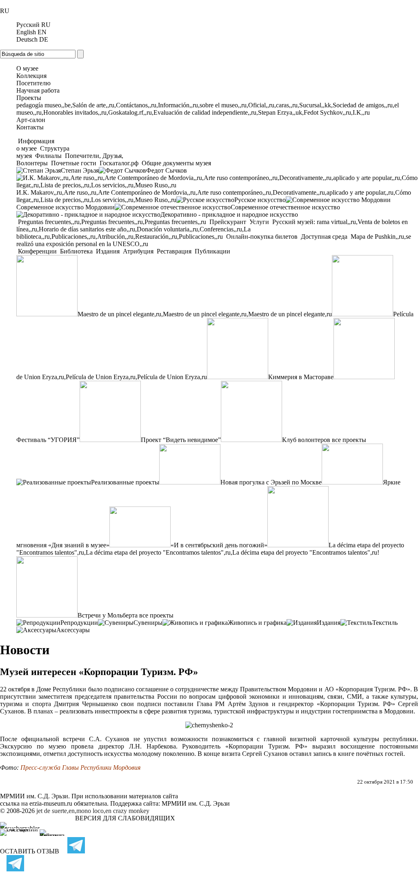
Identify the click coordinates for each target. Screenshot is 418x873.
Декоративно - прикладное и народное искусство (229, 214)
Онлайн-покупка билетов (262, 236)
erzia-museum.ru (50, 803)
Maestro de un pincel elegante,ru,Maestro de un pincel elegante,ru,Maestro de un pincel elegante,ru (205, 314)
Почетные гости (73, 163)
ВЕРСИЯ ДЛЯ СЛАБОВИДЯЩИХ (125, 818)
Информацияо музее (35, 145)
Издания (107, 251)
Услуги (259, 221)
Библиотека (76, 251)
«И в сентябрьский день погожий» (219, 545)
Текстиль (385, 622)
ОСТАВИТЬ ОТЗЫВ (29, 851)
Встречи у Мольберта (108, 615)
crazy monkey (131, 810)
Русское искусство (260, 199)
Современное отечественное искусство (285, 207)
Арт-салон (30, 119)
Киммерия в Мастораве (301, 376)
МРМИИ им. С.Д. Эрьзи (196, 803)
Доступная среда (324, 236)
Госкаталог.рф (119, 163)
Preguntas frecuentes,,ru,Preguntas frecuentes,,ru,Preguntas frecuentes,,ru (112, 221)
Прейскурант (228, 221)
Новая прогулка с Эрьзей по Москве (271, 482)
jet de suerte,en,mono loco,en (73, 810)
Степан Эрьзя (80, 170)
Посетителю (33, 83)
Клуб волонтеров (306, 439)
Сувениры (147, 622)
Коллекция (31, 75)
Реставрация (174, 251)
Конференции (37, 251)
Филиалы (48, 155)
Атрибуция (138, 251)
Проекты (28, 97)
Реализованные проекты (125, 482)
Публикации (211, 251)
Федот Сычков (166, 170)
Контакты (30, 127)
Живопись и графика (257, 622)
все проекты (349, 439)
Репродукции (79, 622)
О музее (27, 68)
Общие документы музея (175, 163)
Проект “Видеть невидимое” (181, 439)
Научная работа (38, 90)
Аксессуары (73, 629)
